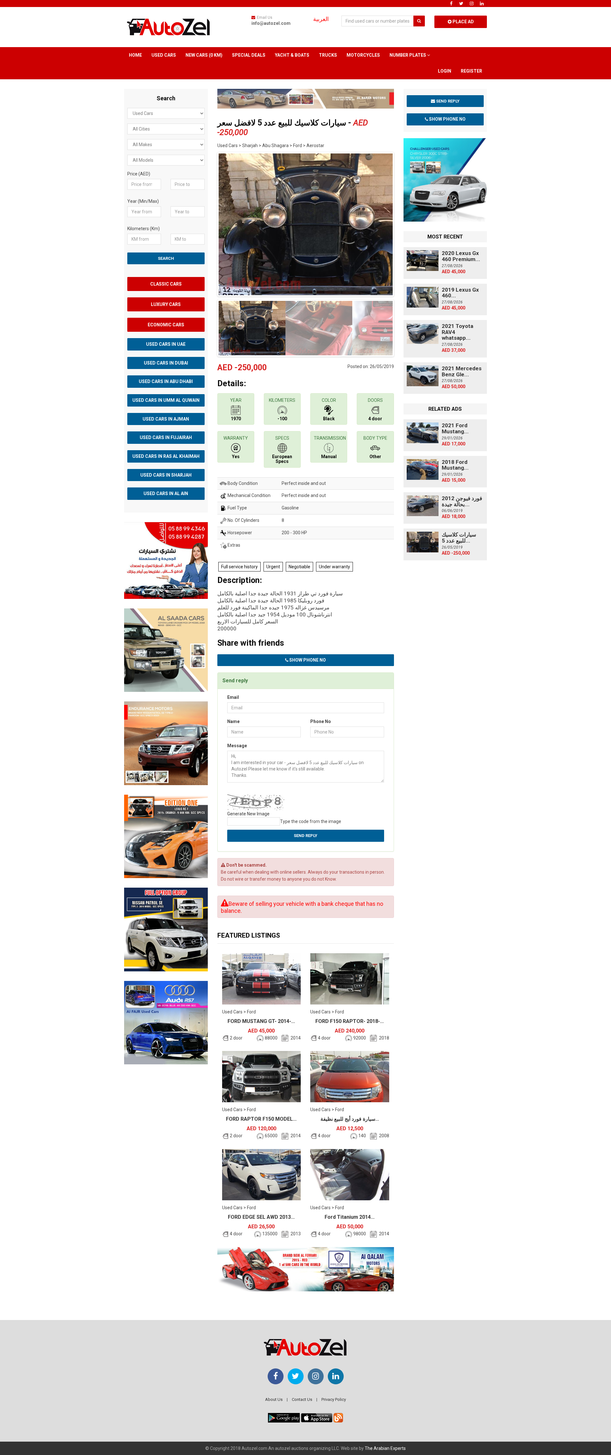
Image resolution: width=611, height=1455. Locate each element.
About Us (274, 1399)
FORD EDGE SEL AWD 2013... (261, 1217)
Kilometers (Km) (143, 228)
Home (135, 55)
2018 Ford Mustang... (455, 465)
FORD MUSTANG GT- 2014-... (261, 1021)
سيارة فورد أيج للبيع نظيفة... (349, 1119)
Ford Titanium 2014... (350, 1217)
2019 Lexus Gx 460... (460, 293)
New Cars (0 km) (204, 55)
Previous (207, 223)
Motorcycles (363, 55)
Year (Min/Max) (143, 201)
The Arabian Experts (385, 1448)
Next (404, 223)
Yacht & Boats (292, 55)
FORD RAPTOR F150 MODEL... (261, 1119)
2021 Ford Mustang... (455, 428)
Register (471, 71)
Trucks (328, 55)
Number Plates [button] (408, 55)
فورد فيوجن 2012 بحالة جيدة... (462, 501)
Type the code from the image (310, 821)
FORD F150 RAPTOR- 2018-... (349, 1021)
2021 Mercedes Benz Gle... (461, 371)
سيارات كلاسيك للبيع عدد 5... (459, 537)
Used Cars (163, 55)
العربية (321, 19)
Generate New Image (248, 813)
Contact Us (302, 1399)
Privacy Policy (333, 1399)
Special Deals (248, 55)
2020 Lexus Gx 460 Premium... (461, 256)
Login (444, 71)
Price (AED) (138, 173)
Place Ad (463, 21)
